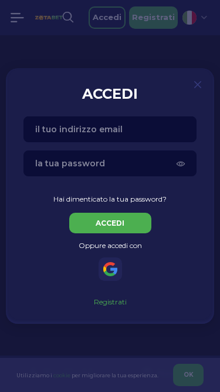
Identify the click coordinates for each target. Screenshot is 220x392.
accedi (110, 223)
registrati (110, 301)
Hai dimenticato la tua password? (110, 199)
